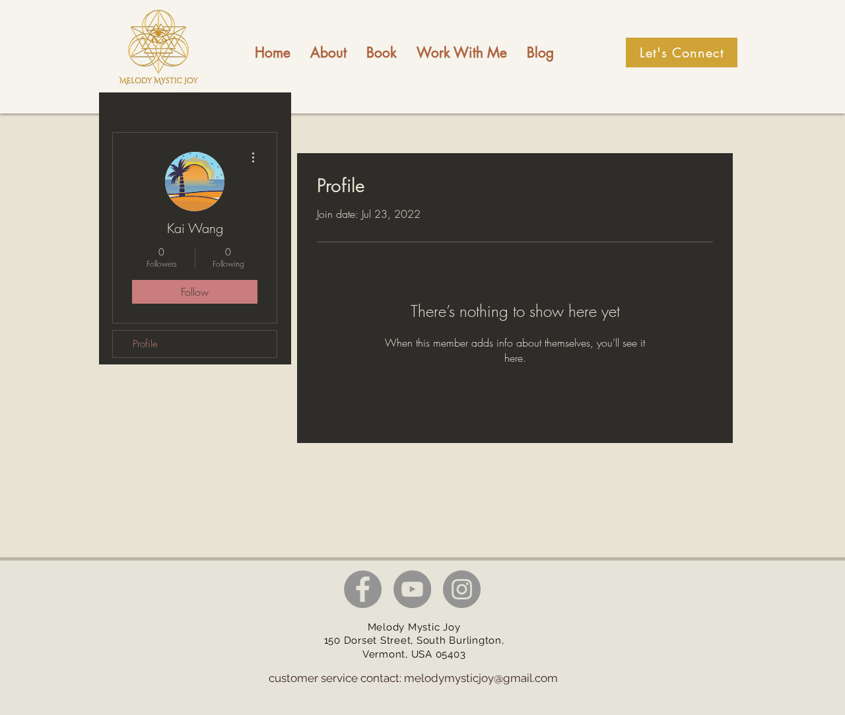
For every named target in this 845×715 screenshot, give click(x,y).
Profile (145, 344)
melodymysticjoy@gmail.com (481, 678)
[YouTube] (412, 589)
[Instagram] (462, 589)
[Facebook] (363, 589)
